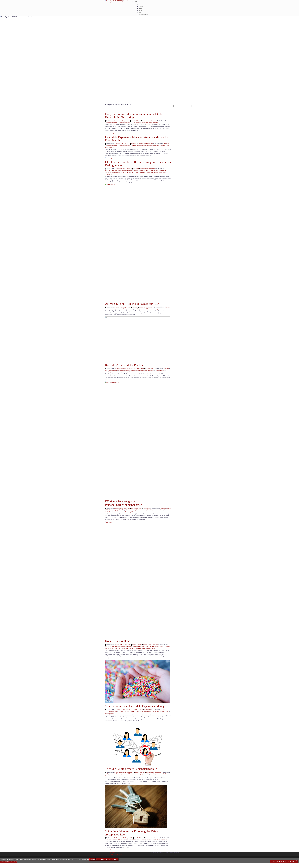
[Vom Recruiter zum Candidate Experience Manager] (137, 681)
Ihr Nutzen (141, 6)
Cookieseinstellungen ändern (9, 861)
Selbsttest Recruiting (143, 14)
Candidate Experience (124, 122)
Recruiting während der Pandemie (125, 365)
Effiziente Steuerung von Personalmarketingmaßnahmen (123, 503)
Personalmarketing (147, 145)
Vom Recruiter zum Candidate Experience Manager (136, 706)
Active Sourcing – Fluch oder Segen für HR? (132, 303)
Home (140, 2)
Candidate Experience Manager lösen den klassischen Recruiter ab (137, 138)
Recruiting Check (164, 145)
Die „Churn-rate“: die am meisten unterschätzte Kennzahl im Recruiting (133, 115)
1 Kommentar (146, 508)
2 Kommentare (149, 368)
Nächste (110, 850)
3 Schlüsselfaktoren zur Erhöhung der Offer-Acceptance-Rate (131, 833)
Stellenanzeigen (157, 172)
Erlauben (92, 859)
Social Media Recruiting (146, 172)
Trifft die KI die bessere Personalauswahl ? (131, 768)
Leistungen (141, 4)
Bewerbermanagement (111, 122)
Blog (140, 12)
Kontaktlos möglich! (117, 641)
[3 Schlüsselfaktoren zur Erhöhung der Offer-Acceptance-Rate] (136, 806)
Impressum (112, 852)
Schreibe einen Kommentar (149, 120)
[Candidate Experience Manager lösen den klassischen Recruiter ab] (111, 133)
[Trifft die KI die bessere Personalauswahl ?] (137, 744)
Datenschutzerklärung (115, 854)
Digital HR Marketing (143, 170)
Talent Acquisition (153, 122)
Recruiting (145, 122)
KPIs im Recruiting (136, 122)
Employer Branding (136, 145)
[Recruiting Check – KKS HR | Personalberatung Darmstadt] (119, 1)
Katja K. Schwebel (136, 120)
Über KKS (141, 8)
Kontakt (140, 10)
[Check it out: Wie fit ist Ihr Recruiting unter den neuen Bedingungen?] (110, 157)
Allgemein (166, 143)
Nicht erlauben (100, 859)
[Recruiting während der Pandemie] (137, 339)
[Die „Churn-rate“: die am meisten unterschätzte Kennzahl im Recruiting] (108, 110)
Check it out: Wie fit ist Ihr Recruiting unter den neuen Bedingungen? (138, 163)
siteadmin (134, 143)
